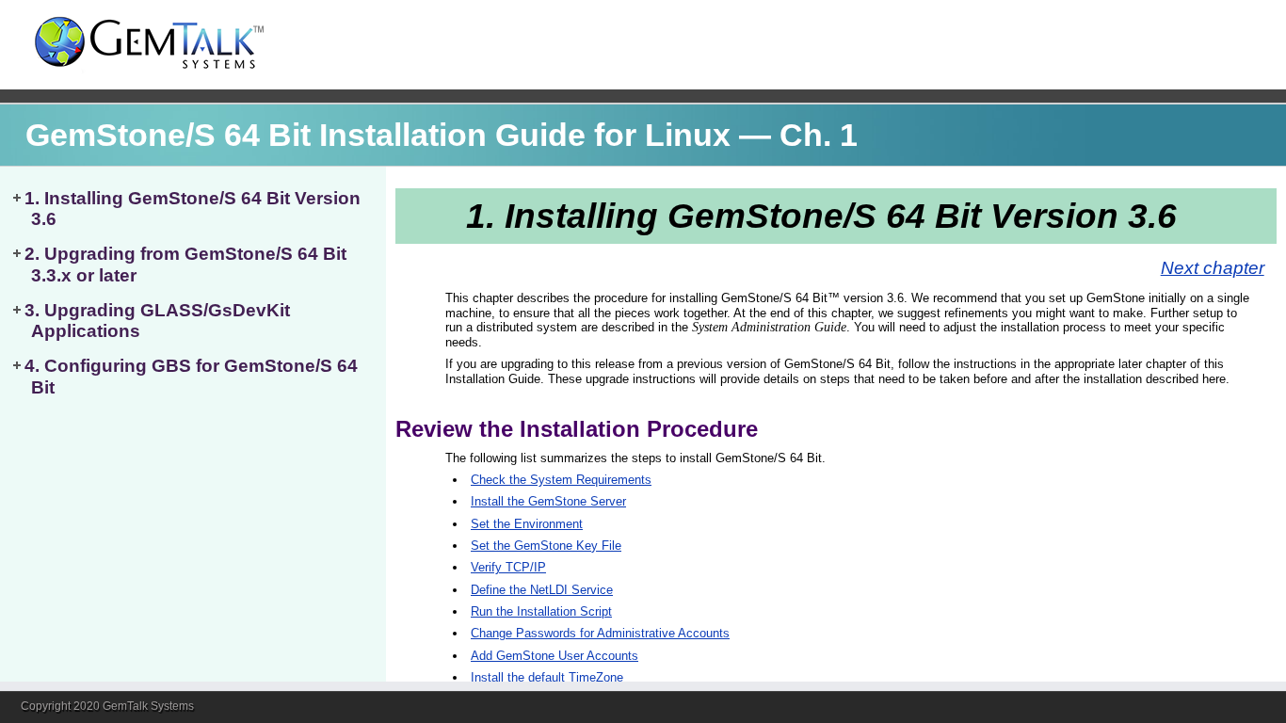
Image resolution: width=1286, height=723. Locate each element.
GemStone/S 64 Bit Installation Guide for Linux (378, 135)
